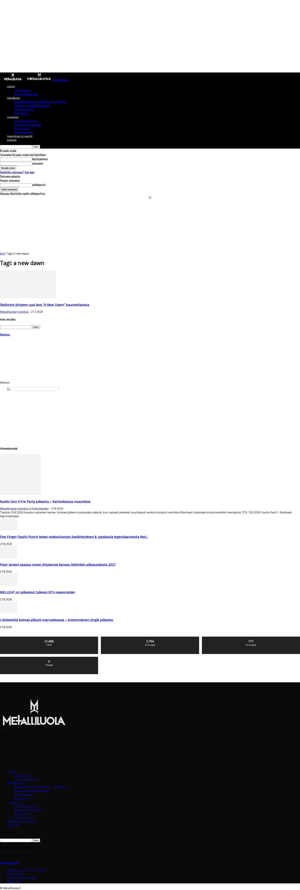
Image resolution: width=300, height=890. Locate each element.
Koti (2, 253)
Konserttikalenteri (26, 94)
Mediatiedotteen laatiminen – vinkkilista (40, 102)
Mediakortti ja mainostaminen (26, 870)
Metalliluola (13, 98)
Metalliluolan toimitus (14, 312)
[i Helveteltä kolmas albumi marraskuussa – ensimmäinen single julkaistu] (8, 612)
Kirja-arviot (21, 128)
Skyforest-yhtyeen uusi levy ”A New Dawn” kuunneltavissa (44, 304)
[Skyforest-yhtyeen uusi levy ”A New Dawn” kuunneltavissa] (28, 297)
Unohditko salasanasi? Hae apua (17, 172)
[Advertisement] (150, 225)
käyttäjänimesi (40, 159)
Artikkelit (11, 140)
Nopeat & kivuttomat (27, 125)
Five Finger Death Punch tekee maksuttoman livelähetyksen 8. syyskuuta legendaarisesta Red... (74, 536)
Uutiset (11, 86)
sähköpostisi (39, 185)
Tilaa (49, 658)
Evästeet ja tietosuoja (21, 878)
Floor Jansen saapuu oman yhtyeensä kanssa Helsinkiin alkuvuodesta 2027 (58, 564)
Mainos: (5, 334)
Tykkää (49, 638)
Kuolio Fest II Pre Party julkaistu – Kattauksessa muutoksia (45, 501)
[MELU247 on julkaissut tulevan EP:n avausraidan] (8, 585)
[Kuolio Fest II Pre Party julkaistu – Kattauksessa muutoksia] (20, 494)
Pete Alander (40, 508)
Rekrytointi (21, 113)
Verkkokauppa (23, 109)
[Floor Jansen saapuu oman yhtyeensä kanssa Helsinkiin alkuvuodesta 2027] (8, 557)
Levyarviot (13, 117)
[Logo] (13, 80)
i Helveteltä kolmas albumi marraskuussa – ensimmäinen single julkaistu (56, 619)
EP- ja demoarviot (25, 121)
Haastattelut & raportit (19, 136)
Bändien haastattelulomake (32, 105)
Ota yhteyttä (15, 874)
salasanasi (37, 163)
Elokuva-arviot (23, 132)
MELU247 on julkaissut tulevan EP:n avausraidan (37, 592)
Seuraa (150, 638)
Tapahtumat (22, 90)
